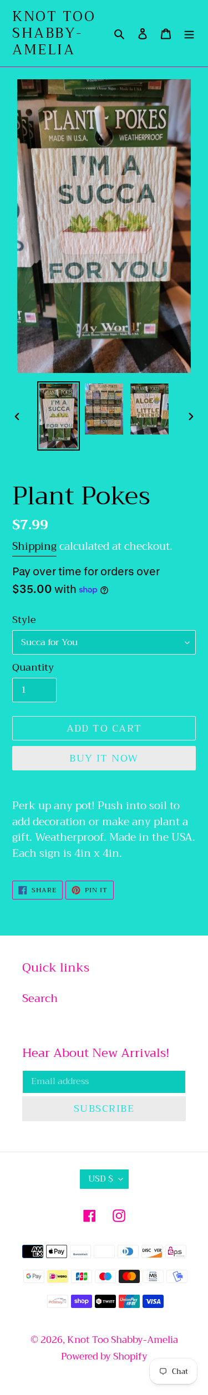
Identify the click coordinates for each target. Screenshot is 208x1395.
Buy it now (103, 758)
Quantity (33, 667)
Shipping (34, 546)
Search (40, 998)
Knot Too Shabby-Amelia (53, 33)
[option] (59, 416)
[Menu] (189, 33)
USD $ (100, 1179)
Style (24, 619)
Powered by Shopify (104, 1356)
